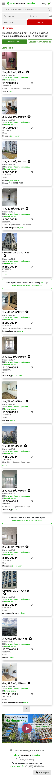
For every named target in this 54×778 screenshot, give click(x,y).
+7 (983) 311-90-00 (34, 766)
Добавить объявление (40, 41)
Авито (18, 136)
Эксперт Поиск (14, 41)
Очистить (7, 27)
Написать (15, 766)
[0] (49, 3)
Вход (44, 3)
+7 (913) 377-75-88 (15, 183)
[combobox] (14, 22)
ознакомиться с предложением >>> (27, 285)
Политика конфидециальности (27, 750)
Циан (11, 91)
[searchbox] (13, 22)
